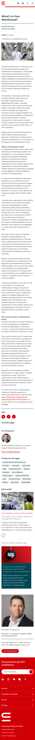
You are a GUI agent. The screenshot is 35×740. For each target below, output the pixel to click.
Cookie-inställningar (8, 736)
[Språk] (23, 3)
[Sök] (28, 3)
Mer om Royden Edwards (10, 452)
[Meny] (33, 3)
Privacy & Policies (7, 733)
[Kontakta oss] (18, 3)
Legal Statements (7, 729)
